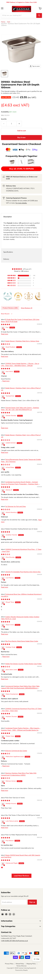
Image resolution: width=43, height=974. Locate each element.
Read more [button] (4, 334)
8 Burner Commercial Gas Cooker (16, 751)
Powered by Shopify (21, 970)
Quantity (4, 119)
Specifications (8, 252)
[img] (21, 269)
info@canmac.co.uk (21, 941)
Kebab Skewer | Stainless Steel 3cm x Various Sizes (22, 341)
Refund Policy (20, 964)
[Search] (39, 15)
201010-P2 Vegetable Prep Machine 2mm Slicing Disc (23, 572)
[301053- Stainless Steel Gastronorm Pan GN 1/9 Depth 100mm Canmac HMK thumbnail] (4, 73)
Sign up (32, 902)
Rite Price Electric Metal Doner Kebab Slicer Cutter (21, 641)
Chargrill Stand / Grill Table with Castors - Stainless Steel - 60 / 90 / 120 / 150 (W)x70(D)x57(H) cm (20, 409)
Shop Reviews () (26, 308)
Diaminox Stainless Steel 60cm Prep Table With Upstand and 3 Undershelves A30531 (18, 774)
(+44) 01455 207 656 (8, 941)
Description (7, 217)
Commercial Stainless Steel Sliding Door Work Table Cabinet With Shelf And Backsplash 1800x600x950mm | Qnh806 (20, 688)
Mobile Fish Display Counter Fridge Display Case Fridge (23, 664)
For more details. (21, 203)
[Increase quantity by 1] (19, 123)
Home (3, 22)
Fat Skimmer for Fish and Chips (15, 506)
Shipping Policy (31, 964)
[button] (12, 275)
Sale (8, 22)
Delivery (6, 259)
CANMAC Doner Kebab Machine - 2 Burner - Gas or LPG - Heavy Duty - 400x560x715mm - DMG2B (20, 365)
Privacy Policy (9, 964)
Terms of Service (21, 966)
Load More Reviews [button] (21, 876)
